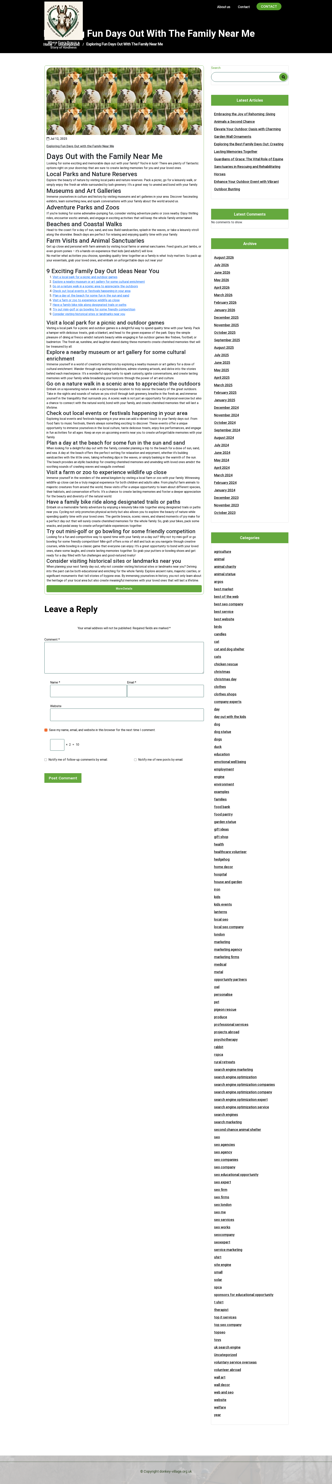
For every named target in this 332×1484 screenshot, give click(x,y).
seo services (224, 1220)
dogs (218, 739)
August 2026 (224, 257)
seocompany (224, 1235)
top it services (225, 1317)
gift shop (221, 837)
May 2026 (221, 280)
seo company (224, 1167)
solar (218, 1280)
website (220, 1400)
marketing (222, 942)
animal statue (225, 574)
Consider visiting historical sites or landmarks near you (89, 314)
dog (217, 724)
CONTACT (269, 6)
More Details (124, 588)
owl (216, 987)
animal (219, 559)
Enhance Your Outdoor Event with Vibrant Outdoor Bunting (246, 185)
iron (217, 889)
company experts (228, 702)
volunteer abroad (227, 1370)
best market (223, 589)
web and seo (224, 1392)
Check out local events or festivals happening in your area (91, 291)
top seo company (228, 1325)
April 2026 (222, 287)
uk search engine (227, 1347)
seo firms (221, 1197)
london (219, 934)
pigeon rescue (225, 1009)
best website (224, 619)
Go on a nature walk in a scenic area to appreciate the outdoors (95, 286)
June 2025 (222, 363)
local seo (221, 919)
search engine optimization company (243, 1092)
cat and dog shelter (229, 649)
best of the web (226, 597)
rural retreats (224, 1062)
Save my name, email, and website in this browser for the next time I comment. (102, 730)
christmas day (225, 679)
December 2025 (226, 317)
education (222, 754)
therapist (221, 1310)
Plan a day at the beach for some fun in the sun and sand (91, 295)
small (218, 1272)
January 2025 (224, 400)
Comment (52, 639)
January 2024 (224, 490)
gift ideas (221, 829)
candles (220, 634)
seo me (220, 1212)
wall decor (222, 1385)
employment (224, 769)
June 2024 (222, 453)
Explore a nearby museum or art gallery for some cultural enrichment (99, 282)
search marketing (228, 1122)
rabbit (218, 1047)
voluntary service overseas (235, 1362)
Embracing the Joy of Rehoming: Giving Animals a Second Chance (244, 118)
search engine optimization (235, 1077)
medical (220, 964)
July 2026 (221, 265)
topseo (219, 1332)
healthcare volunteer (230, 852)
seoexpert (222, 1242)
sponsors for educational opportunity (243, 1295)
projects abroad (226, 1032)
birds (218, 627)
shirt (217, 1257)
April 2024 (222, 468)
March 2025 (223, 385)
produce (220, 1017)
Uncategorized (225, 1355)
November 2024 (226, 415)
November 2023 (226, 505)
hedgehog (222, 859)
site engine (222, 1265)
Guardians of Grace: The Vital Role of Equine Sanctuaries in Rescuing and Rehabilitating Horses (248, 166)
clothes (220, 687)
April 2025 (222, 378)
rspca (218, 1054)
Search (216, 68)
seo (217, 1137)
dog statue (222, 732)
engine (219, 777)
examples (221, 792)
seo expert (222, 1182)
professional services (231, 1024)
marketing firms (226, 957)
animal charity (225, 567)
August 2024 (224, 438)
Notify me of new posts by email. (160, 759)
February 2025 (225, 393)
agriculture (222, 552)
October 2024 (225, 423)
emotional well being (230, 762)
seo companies (226, 1160)
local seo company (229, 927)
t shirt (218, 1302)
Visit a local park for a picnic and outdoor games (85, 277)
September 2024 (227, 430)
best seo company (228, 604)
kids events (223, 904)
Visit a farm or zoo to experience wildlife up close (86, 300)
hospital (220, 874)
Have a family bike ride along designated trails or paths (89, 305)
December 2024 (226, 408)
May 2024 (221, 460)
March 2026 (223, 295)
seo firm (220, 1190)
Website (55, 706)
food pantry (223, 814)
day (217, 709)
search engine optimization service (241, 1107)
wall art (219, 1377)
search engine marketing (233, 1069)
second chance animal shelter (237, 1130)
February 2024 (225, 483)
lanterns (220, 912)
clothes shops (225, 694)
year (217, 1415)
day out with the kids (230, 717)
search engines (226, 1115)
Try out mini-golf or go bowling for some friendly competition (94, 309)
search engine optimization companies (244, 1084)
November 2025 (226, 325)
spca (218, 1287)
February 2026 (225, 302)
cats (217, 657)
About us (223, 7)
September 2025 (227, 340)
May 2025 (221, 370)
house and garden (228, 882)
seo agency (223, 1152)
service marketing (228, 1250)
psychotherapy (226, 1039)
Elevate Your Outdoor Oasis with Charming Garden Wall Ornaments (247, 133)
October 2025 (225, 332)
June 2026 (222, 272)
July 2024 (221, 445)
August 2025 (224, 347)
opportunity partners (230, 979)
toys (217, 1340)
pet (216, 1002)
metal (218, 972)
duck (218, 747)
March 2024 (223, 475)
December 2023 (226, 498)
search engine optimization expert (241, 1100)
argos (218, 582)
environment (224, 784)
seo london (223, 1205)
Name (55, 682)
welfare (220, 1407)
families (220, 799)
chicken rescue (226, 664)
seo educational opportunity (236, 1175)
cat (216, 642)
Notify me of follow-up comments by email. (78, 759)
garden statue (225, 822)
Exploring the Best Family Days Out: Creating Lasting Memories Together (248, 148)
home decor (223, 867)
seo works (222, 1227)
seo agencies (224, 1145)
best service (223, 612)
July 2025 (221, 355)
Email (131, 682)
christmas (222, 672)
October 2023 (225, 513)
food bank (222, 807)
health (219, 844)
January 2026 (224, 310)
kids (217, 897)
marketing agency (228, 949)
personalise (223, 994)
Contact (244, 7)
